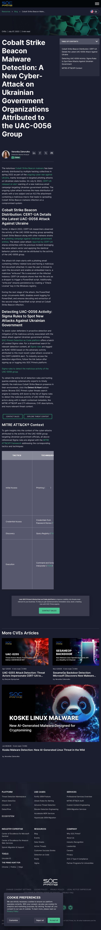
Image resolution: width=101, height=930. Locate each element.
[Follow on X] (46, 153)
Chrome (5, 867)
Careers (70, 850)
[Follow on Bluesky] (70, 907)
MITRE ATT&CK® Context (72, 68)
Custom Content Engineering (78, 805)
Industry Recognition (75, 842)
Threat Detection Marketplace (14, 796)
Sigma (36, 863)
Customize (13, 920)
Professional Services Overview (79, 796)
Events (37, 838)
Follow (17, 157)
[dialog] (33, 909)
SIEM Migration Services (76, 809)
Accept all (54, 920)
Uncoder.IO (6, 858)
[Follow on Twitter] (64, 907)
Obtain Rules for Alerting (44, 801)
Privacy (70, 855)
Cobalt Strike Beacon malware (29, 168)
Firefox (13, 867)
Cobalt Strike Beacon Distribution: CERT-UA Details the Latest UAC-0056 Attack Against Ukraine (79, 51)
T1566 (47, 488)
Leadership (71, 846)
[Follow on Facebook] (40, 153)
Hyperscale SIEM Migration (45, 818)
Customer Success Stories (44, 850)
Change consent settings (18, 889)
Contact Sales (12, 416)
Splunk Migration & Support (13, 847)
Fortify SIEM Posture (42, 796)
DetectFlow (6, 809)
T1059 (49, 566)
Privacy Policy (12, 911)
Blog (16, 11)
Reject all (40, 920)
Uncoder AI (6, 805)
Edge (21, 867)
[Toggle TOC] (97, 41)
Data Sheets (39, 842)
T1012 (53, 533)
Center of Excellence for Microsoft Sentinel (15, 835)
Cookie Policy (40, 889)
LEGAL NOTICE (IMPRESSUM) (79, 889)
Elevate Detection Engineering (46, 809)
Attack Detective (8, 801)
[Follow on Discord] (52, 153)
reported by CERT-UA (42, 242)
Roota (36, 859)
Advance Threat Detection (44, 805)
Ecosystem (8, 816)
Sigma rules (35, 346)
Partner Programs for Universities (80, 863)
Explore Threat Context (38, 416)
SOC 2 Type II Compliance (77, 859)
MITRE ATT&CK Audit (75, 801)
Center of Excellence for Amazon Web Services (15, 841)
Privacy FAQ (67, 893)
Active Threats (40, 846)
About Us (70, 838)
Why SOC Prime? (73, 834)
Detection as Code (41, 855)
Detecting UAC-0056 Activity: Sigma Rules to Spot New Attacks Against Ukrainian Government (79, 61)
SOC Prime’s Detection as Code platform (21, 340)
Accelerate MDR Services (44, 813)
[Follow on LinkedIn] (34, 153)
